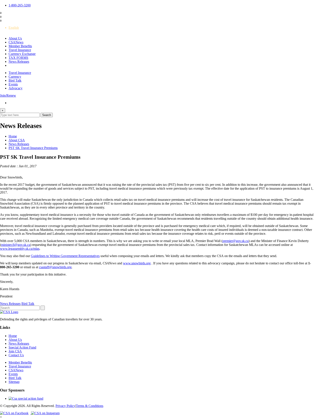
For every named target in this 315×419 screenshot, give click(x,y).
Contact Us (16, 355)
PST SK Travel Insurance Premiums (33, 148)
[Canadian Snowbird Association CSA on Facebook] (15, 413)
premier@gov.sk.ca (235, 241)
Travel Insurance (20, 50)
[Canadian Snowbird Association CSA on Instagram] (45, 413)
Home (13, 136)
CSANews (16, 42)
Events (13, 84)
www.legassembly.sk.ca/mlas (19, 248)
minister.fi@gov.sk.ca (15, 245)
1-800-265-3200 (20, 5)
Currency (15, 76)
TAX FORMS (18, 57)
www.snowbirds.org (137, 263)
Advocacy (15, 88)
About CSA (17, 140)
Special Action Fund (22, 347)
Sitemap (14, 382)
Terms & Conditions (89, 406)
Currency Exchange (22, 54)
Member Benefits (20, 46)
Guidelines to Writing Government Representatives (65, 256)
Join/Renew (8, 95)
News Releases (19, 61)
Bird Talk (15, 80)
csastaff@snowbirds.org (55, 267)
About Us (15, 38)
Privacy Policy (65, 406)
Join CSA (15, 351)
